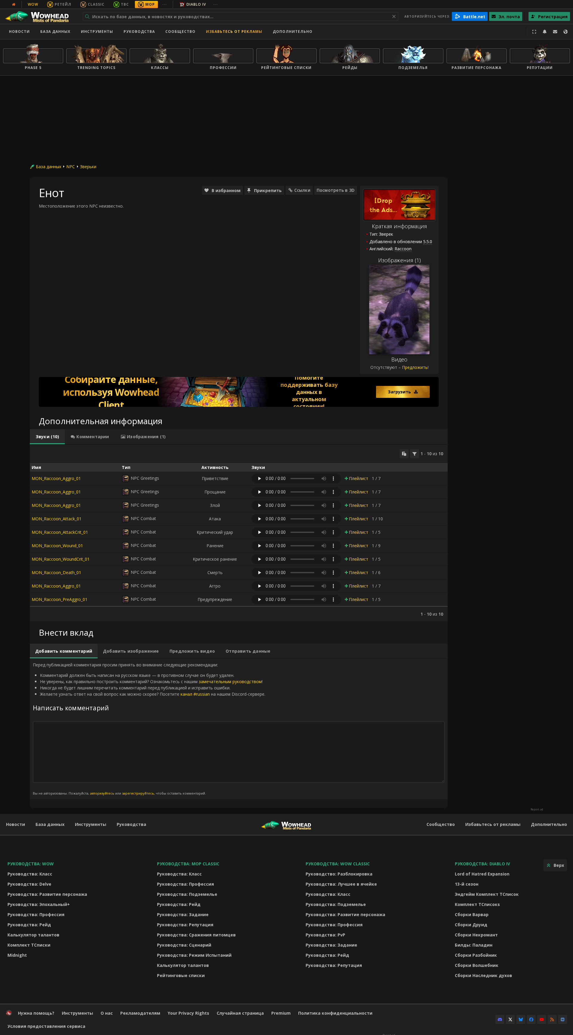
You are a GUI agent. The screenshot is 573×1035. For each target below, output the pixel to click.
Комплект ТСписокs (477, 904)
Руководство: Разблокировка (339, 874)
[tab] (47, 436)
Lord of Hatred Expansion (482, 874)
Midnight (17, 955)
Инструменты (90, 824)
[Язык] (565, 31)
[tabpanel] (239, 533)
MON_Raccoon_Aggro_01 (56, 478)
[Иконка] (126, 479)
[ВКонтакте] (562, 1019)
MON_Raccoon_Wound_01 (57, 545)
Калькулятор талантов (33, 935)
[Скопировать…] (404, 453)
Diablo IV (196, 4)
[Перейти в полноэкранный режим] (534, 31)
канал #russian (195, 694)
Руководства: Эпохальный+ (38, 904)
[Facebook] (531, 1019)
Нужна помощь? (36, 1013)
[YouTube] (541, 1019)
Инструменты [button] (97, 31)
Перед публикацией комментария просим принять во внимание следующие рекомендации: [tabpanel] (149, 728)
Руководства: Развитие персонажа (47, 894)
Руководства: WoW (30, 864)
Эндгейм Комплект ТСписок (487, 894)
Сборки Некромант (476, 935)
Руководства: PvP (325, 935)
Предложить (415, 367)
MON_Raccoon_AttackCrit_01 (60, 532)
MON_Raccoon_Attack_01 (56, 519)
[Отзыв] (555, 31)
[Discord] (499, 1019)
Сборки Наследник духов (483, 975)
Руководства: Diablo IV (482, 864)
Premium (281, 1013)
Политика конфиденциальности (335, 1013)
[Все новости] (14, 4)
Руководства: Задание (183, 914)
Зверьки (88, 166)
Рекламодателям (140, 1013)
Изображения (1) (399, 260)
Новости (19, 31)
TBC (125, 4)
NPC (70, 166)
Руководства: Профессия (35, 914)
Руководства (139, 31)
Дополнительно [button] (292, 31)
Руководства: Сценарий (184, 945)
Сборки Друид (471, 924)
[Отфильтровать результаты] (414, 453)
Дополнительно (549, 824)
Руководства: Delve (29, 884)
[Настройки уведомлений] (544, 31)
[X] (510, 1019)
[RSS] (552, 1019)
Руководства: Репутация (185, 924)
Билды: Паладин (473, 945)
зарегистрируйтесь (138, 793)
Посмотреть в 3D (336, 190)
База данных (55, 31)
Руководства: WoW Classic (338, 864)
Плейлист (358, 478)
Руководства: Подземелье (187, 894)
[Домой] (40, 16)
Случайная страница (240, 1013)
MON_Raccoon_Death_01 (56, 572)
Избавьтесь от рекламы (234, 31)
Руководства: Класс (29, 874)
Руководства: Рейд (29, 924)
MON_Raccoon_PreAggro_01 (59, 599)
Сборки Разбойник (476, 955)
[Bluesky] (520, 1019)
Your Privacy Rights (188, 1013)
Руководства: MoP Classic (188, 864)
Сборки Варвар (472, 914)
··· (164, 4)
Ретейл (63, 4)
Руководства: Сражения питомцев (196, 935)
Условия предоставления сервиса (46, 1026)
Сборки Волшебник (476, 965)
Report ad (537, 809)
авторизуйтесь (102, 793)
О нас (107, 1013)
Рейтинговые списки (181, 975)
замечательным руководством (230, 681)
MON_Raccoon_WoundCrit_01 (61, 559)
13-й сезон (466, 884)
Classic (96, 4)
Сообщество (180, 31)
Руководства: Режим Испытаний (194, 955)
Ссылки (302, 190)
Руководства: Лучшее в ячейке (341, 884)
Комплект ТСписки (28, 945)
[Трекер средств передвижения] (239, 392)
